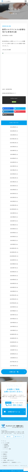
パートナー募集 (7, 449)
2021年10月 (13, 209)
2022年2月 (13, 197)
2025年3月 (13, 146)
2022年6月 (13, 181)
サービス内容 (6, 443)
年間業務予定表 (19, 436)
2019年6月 (13, 318)
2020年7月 (13, 267)
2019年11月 (13, 299)
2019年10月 (13, 303)
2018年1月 (13, 357)
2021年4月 (13, 232)
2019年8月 (13, 310)
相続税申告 (6, 446)
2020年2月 (13, 287)
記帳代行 (6, 447)
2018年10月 (13, 342)
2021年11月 (13, 205)
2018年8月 (13, 346)
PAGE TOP (26, 456)
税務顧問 (6, 444)
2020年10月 (13, 256)
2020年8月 (13, 264)
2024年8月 (13, 154)
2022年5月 (13, 185)
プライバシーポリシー (14, 465)
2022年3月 (13, 193)
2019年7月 (13, 314)
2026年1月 (13, 134)
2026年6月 (13, 131)
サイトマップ (24, 465)
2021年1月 (13, 244)
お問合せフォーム (14, 412)
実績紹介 (5, 454)
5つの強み (5, 452)
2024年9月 (13, 150)
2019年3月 (13, 326)
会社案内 (5, 456)
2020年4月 (13, 279)
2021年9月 (13, 213)
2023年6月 (13, 170)
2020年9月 (13, 260)
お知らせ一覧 (14, 372)
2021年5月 (13, 228)
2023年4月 (13, 174)
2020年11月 (13, 252)
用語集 (9, 436)
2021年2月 (13, 240)
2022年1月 (13, 201)
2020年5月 (13, 275)
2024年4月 (13, 158)
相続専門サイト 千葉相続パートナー (12, 462)
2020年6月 (13, 271)
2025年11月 (13, 142)
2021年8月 (13, 217)
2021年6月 (13, 224)
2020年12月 (13, 248)
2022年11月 (13, 178)
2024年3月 (13, 162)
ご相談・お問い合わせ (8, 460)
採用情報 (5, 458)
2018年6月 (13, 353)
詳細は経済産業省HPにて (9, 93)
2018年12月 (13, 334)
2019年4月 (13, 322)
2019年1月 (13, 330)
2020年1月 (13, 291)
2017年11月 (13, 365)
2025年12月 (13, 138)
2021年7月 (13, 221)
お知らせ (5, 465)
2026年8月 (13, 127)
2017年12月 (13, 361)
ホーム (4, 440)
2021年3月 (13, 236)
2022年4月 (13, 189)
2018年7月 (13, 350)
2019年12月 (13, 295)
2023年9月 (13, 166)
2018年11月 (13, 338)
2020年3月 (13, 283)
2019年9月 (13, 307)
